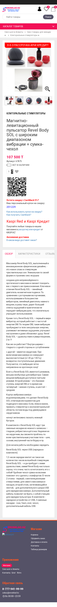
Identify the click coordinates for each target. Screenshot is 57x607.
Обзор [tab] (9, 253)
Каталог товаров (13, 26)
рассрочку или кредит (29, 229)
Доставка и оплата (39, 542)
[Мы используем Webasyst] (8, 534)
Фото (19, 573)
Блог (14, 573)
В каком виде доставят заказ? (22, 240)
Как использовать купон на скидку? (24, 212)
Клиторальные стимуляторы (24, 35)
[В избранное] (16, 171)
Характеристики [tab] (29, 253)
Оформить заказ (38, 538)
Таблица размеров (39, 549)
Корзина (34, 535)
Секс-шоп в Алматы (14, 32)
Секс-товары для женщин (39, 32)
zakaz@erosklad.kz (10, 593)
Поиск (48, 17)
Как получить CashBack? (19, 215)
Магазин (6, 565)
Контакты (35, 546)
